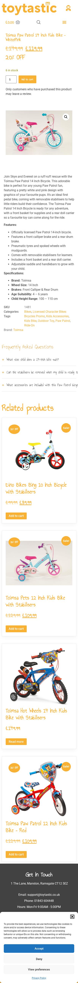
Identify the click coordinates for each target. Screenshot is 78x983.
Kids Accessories (57, 316)
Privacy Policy (39, 978)
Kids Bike (30, 321)
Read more (16, 741)
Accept (39, 948)
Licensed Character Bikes (49, 311)
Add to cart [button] (16, 516)
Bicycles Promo (34, 316)
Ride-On (29, 325)
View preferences (39, 969)
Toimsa (18, 330)
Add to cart (27, 79)
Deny (39, 959)
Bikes (27, 311)
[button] (72, 917)
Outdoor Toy (46, 321)
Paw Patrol (62, 321)
